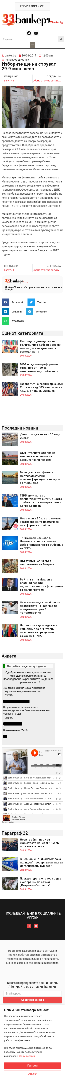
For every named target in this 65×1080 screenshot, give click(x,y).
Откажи (32, 1073)
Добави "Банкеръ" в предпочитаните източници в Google (33, 288)
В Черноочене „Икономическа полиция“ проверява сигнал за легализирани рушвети (41, 862)
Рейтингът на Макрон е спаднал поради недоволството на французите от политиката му (41, 584)
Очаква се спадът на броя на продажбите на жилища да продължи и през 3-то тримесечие (40, 607)
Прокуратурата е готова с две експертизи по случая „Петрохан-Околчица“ (40, 882)
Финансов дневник (17, 59)
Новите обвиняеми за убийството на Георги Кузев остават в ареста (39, 843)
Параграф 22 (15, 833)
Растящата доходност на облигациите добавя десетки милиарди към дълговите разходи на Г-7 (40, 346)
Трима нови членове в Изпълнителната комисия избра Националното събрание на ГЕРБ (41, 543)
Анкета (9, 656)
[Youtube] (36, 33)
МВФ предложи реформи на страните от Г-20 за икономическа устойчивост (39, 368)
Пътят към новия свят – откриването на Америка (37, 562)
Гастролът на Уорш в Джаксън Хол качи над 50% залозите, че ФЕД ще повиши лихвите (41, 387)
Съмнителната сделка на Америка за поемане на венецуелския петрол (37, 456)
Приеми (32, 1065)
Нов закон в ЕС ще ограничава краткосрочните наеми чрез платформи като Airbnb (41, 522)
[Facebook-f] (29, 926)
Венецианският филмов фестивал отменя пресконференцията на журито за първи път (41, 477)
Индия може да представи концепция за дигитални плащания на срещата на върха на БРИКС (38, 630)
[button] (32, 45)
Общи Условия (27, 1056)
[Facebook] (29, 33)
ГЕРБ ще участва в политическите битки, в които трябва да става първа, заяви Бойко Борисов (41, 500)
